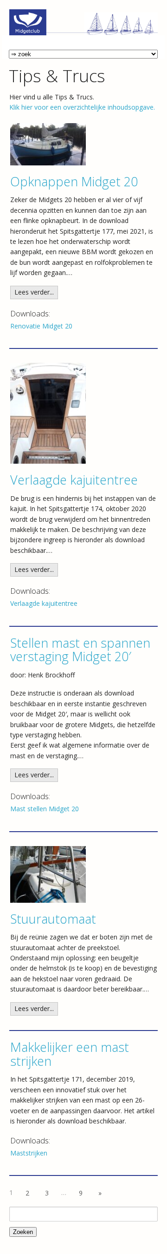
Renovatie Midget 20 (41, 326)
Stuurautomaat (53, 918)
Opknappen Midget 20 (74, 181)
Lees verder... (34, 292)
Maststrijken (28, 1153)
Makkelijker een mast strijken (69, 1054)
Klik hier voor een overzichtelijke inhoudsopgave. (82, 107)
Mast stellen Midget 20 (44, 808)
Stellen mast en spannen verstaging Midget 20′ (80, 649)
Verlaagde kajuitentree (74, 479)
